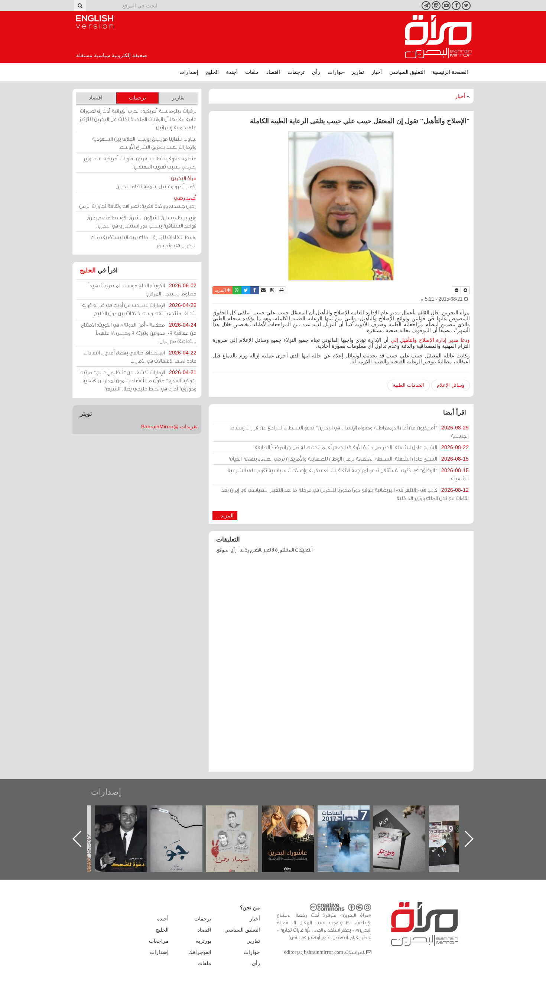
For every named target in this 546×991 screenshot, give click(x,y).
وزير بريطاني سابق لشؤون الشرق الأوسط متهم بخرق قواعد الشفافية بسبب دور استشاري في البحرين (141, 221)
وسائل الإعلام (450, 385)
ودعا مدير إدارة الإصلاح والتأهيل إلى (429, 340)
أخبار (376, 72)
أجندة (232, 72)
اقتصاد (273, 72)
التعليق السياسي (407, 72)
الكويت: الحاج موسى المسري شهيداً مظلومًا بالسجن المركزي (142, 289)
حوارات (336, 72)
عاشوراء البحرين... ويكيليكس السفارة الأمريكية (351, 822)
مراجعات (159, 941)
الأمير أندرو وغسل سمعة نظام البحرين (156, 182)
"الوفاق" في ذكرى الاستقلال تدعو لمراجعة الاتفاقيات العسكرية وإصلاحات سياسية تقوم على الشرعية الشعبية (348, 474)
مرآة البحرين (438, 36)
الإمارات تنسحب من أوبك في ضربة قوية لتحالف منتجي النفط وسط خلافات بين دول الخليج (139, 309)
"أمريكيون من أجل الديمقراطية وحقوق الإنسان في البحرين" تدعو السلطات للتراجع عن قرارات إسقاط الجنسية (349, 431)
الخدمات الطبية (408, 385)
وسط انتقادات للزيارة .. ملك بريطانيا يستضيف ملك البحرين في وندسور (143, 241)
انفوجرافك (199, 952)
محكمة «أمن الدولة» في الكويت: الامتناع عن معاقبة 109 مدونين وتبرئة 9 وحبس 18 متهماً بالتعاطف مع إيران (138, 333)
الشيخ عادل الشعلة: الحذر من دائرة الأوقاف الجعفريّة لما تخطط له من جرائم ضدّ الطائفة (361, 447)
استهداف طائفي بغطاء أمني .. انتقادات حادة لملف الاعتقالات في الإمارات (140, 356)
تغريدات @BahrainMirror (169, 426)
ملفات (252, 72)
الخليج (212, 72)
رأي (316, 72)
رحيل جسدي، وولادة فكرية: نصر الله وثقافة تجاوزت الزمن (137, 202)
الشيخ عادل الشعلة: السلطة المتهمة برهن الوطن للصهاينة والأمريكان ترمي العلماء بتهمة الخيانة (348, 458)
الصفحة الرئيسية (450, 72)
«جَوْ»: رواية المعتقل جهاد (239, 817)
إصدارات (188, 72)
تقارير (357, 72)
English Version (94, 21)
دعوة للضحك (183, 813)
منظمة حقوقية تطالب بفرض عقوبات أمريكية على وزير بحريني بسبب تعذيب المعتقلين (139, 162)
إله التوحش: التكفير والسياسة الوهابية (128, 817)
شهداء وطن (295, 813)
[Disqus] (341, 666)
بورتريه (203, 941)
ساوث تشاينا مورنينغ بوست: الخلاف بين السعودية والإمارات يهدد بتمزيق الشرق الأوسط (144, 143)
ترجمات (296, 72)
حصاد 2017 (407, 813)
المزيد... (225, 516)
